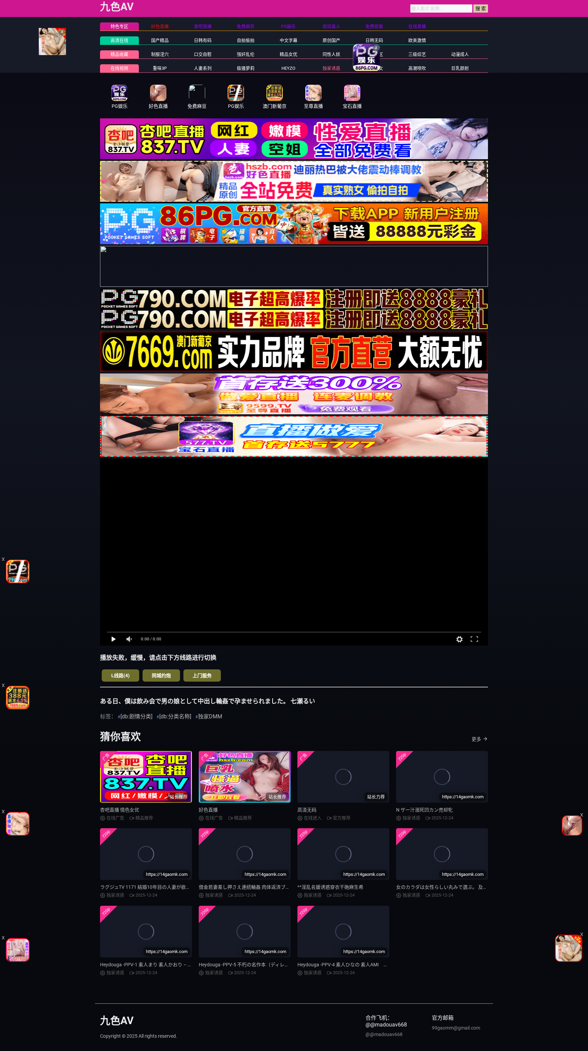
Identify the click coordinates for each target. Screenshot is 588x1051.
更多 (476, 739)
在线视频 (119, 68)
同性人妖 (331, 54)
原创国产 (331, 40)
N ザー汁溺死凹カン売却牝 (424, 810)
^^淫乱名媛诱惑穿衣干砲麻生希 (330, 887)
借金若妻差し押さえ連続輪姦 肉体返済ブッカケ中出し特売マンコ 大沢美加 (278, 887)
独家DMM (210, 716)
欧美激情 (417, 40)
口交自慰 (203, 54)
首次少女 (374, 68)
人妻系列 (203, 68)
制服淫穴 (160, 54)
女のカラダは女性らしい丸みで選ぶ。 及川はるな (449, 887)
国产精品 (160, 40)
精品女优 (288, 54)
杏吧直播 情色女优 (119, 810)
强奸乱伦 (246, 54)
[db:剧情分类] (136, 716)
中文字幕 (288, 40)
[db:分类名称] (175, 716)
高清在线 (119, 40)
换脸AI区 (374, 54)
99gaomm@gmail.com (456, 1028)
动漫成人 (460, 54)
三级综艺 (417, 54)
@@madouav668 (384, 1034)
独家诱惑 (331, 68)
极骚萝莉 (246, 68)
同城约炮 (161, 675)
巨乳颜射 (460, 68)
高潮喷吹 (417, 68)
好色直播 (208, 810)
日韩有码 (203, 40)
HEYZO (288, 68)
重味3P (160, 68)
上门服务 (202, 675)
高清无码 (306, 810)
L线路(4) (120, 675)
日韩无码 (374, 40)
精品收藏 (119, 54)
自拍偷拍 (246, 40)
